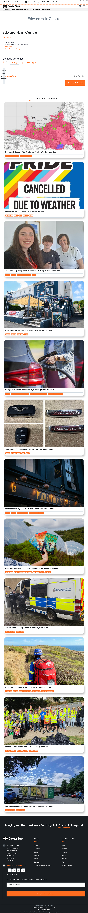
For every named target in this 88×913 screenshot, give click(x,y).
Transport (28, 155)
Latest (17, 155)
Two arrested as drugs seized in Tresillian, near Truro (26, 628)
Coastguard (9, 691)
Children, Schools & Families (24, 274)
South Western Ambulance (47, 691)
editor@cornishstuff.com (16, 865)
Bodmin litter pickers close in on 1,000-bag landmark (26, 747)
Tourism (61, 393)
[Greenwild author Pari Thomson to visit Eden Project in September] (44, 520)
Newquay (22, 155)
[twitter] (83, 0)
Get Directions (8, 46)
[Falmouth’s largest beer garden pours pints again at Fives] (44, 282)
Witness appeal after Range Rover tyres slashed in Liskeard (29, 806)
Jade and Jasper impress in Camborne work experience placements (32, 271)
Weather (31, 215)
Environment (14, 393)
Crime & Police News (15, 453)
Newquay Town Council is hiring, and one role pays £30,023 (31, 9)
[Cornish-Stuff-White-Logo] (13, 837)
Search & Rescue (36, 691)
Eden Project (36, 572)
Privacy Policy (39, 906)
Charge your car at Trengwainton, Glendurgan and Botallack (29, 390)
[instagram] (86, 0)
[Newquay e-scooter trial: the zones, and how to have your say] (44, 103)
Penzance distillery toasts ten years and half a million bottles (29, 509)
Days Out (8, 393)
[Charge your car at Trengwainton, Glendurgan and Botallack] (44, 341)
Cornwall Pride (9, 215)
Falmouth (13, 334)
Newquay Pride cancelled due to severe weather (24, 211)
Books (15, 572)
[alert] (4, 76)
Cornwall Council (10, 155)
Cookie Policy (49, 906)
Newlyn (30, 512)
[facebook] (80, 0)
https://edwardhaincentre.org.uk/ (13, 49)
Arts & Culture (9, 572)
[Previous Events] (4, 62)
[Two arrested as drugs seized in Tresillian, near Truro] (44, 579)
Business (8, 274)
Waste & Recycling (33, 750)
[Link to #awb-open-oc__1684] (84, 6)
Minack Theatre (27, 691)
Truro (27, 453)
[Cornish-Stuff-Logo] (12, 5)
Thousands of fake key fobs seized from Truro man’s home (29, 449)
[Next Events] (7, 62)
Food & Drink (20, 334)
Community (13, 750)
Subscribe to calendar (75, 83)
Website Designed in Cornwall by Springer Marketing (42, 912)
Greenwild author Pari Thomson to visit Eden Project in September (31, 568)
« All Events (7, 37)
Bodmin (7, 750)
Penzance (50, 393)
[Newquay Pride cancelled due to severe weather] (44, 163)
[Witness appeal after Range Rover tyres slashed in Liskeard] (44, 758)
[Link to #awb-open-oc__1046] (80, 6)
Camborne (13, 274)
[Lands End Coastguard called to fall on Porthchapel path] (44, 639)
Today (14, 62)
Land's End (15, 691)
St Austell (47, 572)
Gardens (27, 393)
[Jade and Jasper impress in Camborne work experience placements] (44, 222)
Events (16, 215)
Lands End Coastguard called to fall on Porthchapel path (28, 687)
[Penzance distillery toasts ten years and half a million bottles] (44, 460)
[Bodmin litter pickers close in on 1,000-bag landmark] (44, 698)
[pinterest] (86, 3)
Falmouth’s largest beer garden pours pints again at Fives (28, 330)
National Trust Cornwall (40, 393)
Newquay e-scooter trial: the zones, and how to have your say (30, 152)
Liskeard (23, 810)
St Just (55, 393)
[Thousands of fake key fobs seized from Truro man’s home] (44, 401)
